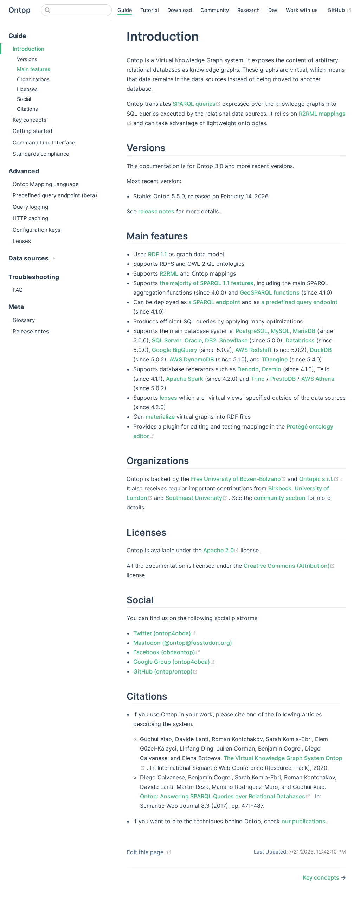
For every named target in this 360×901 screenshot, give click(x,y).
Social (24, 99)
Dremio (271, 369)
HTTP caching (30, 218)
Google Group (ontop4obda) (174, 661)
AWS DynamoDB (191, 359)
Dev (272, 10)
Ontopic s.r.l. (319, 478)
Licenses (27, 89)
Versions (27, 59)
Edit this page (145, 852)
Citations (27, 109)
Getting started (32, 131)
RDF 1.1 (157, 254)
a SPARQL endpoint (214, 301)
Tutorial (149, 10)
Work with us (302, 10)
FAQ (18, 290)
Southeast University (197, 497)
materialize (160, 416)
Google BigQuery (174, 349)
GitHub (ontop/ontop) (165, 671)
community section (280, 497)
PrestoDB (283, 378)
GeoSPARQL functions (270, 292)
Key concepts (29, 119)
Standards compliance (41, 153)
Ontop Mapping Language (46, 184)
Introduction (28, 48)
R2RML (169, 273)
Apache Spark (184, 378)
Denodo (248, 369)
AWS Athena (317, 378)
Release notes (31, 331)
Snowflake (233, 340)
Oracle (193, 340)
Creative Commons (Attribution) (289, 565)
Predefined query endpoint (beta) (55, 195)
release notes (156, 211)
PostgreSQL (252, 330)
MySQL (280, 330)
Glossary (24, 320)
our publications (304, 821)
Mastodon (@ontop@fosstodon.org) (182, 642)
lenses (168, 397)
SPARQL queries (197, 103)
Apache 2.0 (221, 550)
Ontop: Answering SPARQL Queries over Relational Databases (226, 796)
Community (214, 10)
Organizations (33, 79)
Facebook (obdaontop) (166, 652)
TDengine (275, 359)
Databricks (300, 340)
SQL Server (166, 340)
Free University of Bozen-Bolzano (239, 478)
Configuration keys (36, 229)
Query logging (30, 207)
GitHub (340, 10)
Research (248, 10)
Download (179, 10)
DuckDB (321, 349)
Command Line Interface (44, 142)
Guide (124, 10)
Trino (258, 378)
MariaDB (304, 330)
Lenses (22, 241)
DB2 (210, 340)
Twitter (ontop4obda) (164, 633)
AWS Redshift (253, 349)
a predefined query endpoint (299, 301)
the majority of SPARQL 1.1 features (206, 283)
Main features (33, 69)
